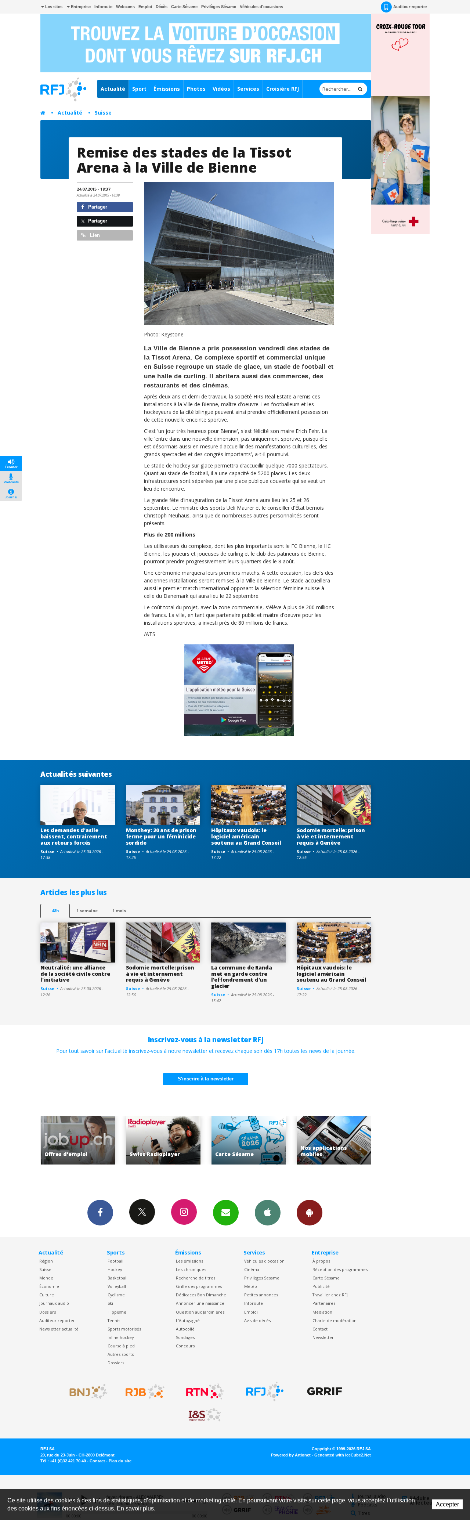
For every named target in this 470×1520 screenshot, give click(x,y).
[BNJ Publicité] (85, 1391)
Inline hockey (121, 1337)
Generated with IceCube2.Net (342, 1455)
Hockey (115, 1269)
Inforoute (103, 6)
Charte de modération (334, 1320)
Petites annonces (261, 1294)
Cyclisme (116, 1294)
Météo (250, 1286)
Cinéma (251, 1269)
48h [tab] (55, 910)
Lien (94, 235)
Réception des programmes (340, 1269)
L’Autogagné (188, 1320)
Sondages (185, 1337)
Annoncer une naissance (200, 1303)
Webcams (125, 6)
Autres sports (121, 1354)
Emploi (145, 6)
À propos (321, 1261)
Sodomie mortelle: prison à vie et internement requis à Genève (331, 836)
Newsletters (226, 1212)
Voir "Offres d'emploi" (345, 1140)
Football (115, 1261)
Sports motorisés (124, 1328)
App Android (309, 1212)
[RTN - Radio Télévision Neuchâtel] (204, 1391)
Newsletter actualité (59, 1328)
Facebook (100, 1212)
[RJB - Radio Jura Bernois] (145, 1391)
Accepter (447, 1504)
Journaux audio (54, 1303)
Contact (320, 1328)
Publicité (321, 1286)
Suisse (103, 112)
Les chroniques (191, 1269)
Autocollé (185, 1328)
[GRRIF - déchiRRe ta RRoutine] (324, 1391)
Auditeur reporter (57, 1320)
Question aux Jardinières (200, 1312)
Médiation (322, 1312)
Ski (110, 1303)
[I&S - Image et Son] (204, 1415)
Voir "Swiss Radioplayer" (88, 1140)
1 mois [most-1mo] (119, 910)
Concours (185, 1345)
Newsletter (323, 1337)
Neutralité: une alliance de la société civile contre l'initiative (75, 973)
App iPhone (268, 1212)
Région (46, 1261)
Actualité (113, 88)
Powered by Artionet (291, 1455)
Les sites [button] (53, 6)
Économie (49, 1286)
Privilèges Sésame (218, 6)
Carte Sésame (184, 6)
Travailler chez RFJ (330, 1294)
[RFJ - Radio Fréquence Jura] (264, 1391)
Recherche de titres (195, 1277)
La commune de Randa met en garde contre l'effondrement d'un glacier (241, 976)
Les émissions (189, 1261)
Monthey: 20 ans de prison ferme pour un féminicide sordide (161, 836)
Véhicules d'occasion (264, 1261)
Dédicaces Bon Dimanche (201, 1294)
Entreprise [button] (80, 6)
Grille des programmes (199, 1286)
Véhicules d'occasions (261, 6)
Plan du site (120, 1461)
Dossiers (47, 1312)
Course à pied (121, 1345)
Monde (46, 1277)
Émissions (166, 88)
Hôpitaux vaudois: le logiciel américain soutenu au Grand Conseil (246, 836)
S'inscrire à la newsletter (206, 1079)
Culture (46, 1294)
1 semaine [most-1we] (87, 910)
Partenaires (323, 1303)
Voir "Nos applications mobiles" (259, 1140)
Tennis (114, 1320)
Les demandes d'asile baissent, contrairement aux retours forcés (73, 836)
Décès (161, 6)
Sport (139, 88)
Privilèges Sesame (261, 1277)
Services (248, 88)
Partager (97, 207)
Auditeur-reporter (410, 6)
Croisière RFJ (282, 88)
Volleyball (117, 1286)
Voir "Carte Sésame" (174, 1140)
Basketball (117, 1277)
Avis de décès (257, 1320)
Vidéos (221, 88)
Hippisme (117, 1312)
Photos (196, 88)
